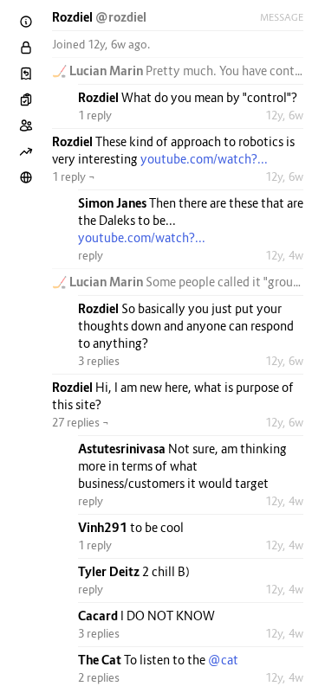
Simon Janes (113, 203)
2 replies (99, 677)
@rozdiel (120, 17)
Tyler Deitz (110, 571)
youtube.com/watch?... (204, 158)
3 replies (99, 361)
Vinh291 (104, 527)
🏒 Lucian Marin (99, 70)
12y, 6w (284, 115)
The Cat (101, 659)
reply (90, 255)
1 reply (95, 115)
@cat (223, 659)
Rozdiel (73, 17)
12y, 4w (284, 255)
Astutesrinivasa (123, 448)
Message (281, 17)
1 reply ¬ (73, 176)
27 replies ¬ (80, 422)
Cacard (99, 615)
